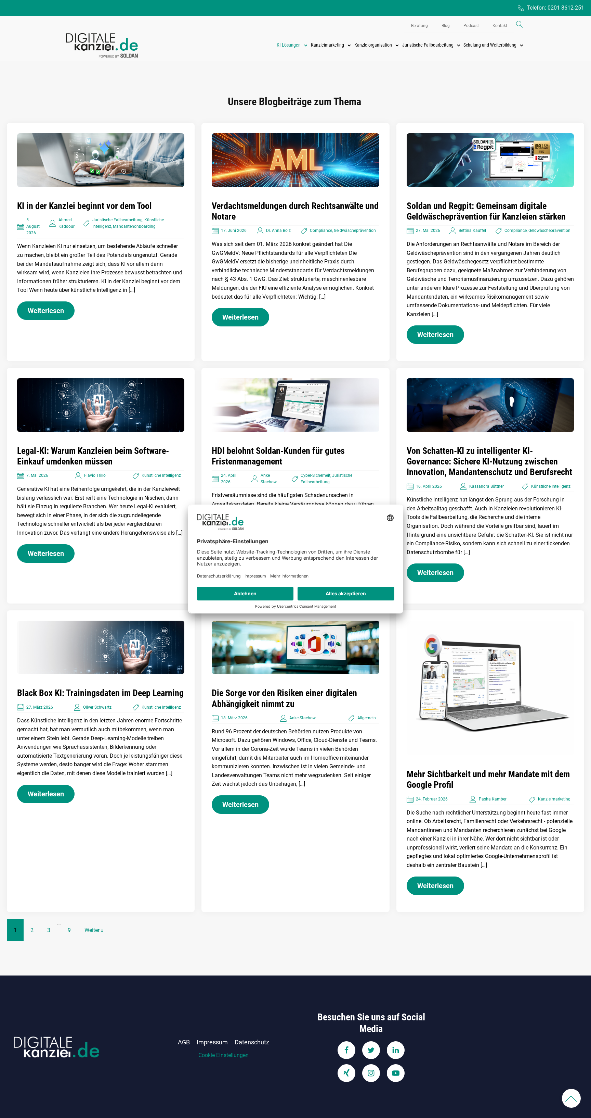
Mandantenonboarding (134, 226)
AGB (184, 1042)
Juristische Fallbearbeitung (428, 45)
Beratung (419, 25)
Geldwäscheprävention (355, 230)
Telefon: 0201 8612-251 (555, 7)
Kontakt (499, 25)
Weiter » (94, 930)
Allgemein (366, 718)
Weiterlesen (46, 311)
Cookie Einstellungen (223, 1055)
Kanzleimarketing (327, 45)
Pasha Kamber (493, 799)
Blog (446, 25)
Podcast (471, 25)
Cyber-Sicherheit (315, 475)
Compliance (321, 230)
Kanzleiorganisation (373, 45)
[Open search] (519, 24)
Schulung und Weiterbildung (489, 45)
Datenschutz (252, 1042)
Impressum (212, 1042)
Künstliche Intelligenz (161, 475)
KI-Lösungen (289, 45)
